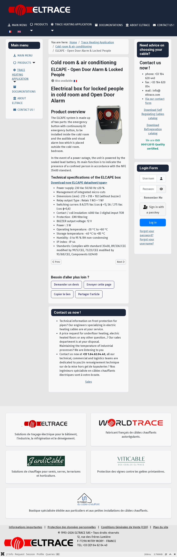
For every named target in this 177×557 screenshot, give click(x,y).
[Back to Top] (171, 550)
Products (41, 24)
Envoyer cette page (99, 284)
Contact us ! (165, 25)
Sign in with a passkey (155, 209)
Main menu (19, 25)
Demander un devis (66, 284)
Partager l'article (89, 294)
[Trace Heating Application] (52, 30)
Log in (153, 222)
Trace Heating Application (73, 24)
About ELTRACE (140, 25)
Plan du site (160, 527)
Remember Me (153, 197)
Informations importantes (25, 527)
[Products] (31, 30)
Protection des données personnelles (72, 527)
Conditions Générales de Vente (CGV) (124, 527)
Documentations (111, 25)
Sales (88, 381)
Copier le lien (62, 294)
